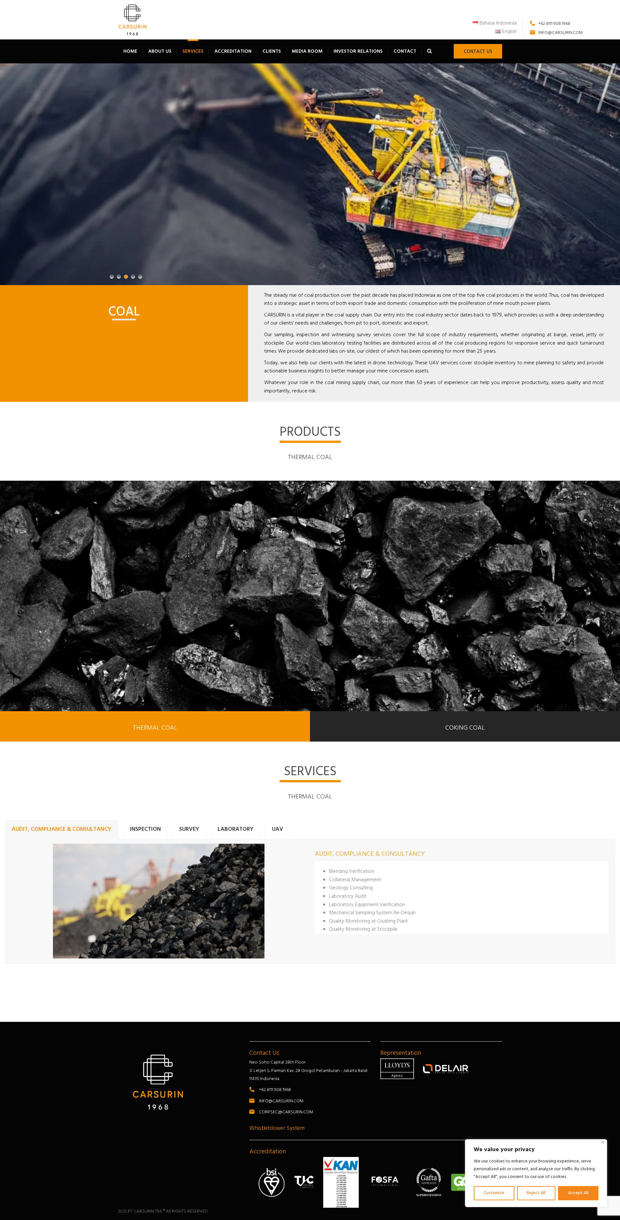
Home (130, 51)
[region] (536, 1173)
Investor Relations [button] (358, 51)
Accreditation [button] (233, 51)
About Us (159, 51)
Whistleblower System (277, 1128)
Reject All (536, 1193)
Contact (405, 51)
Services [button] (192, 51)
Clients (272, 51)
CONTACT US (478, 52)
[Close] (602, 1142)
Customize (494, 1193)
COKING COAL (465, 728)
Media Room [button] (307, 51)
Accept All (578, 1193)
